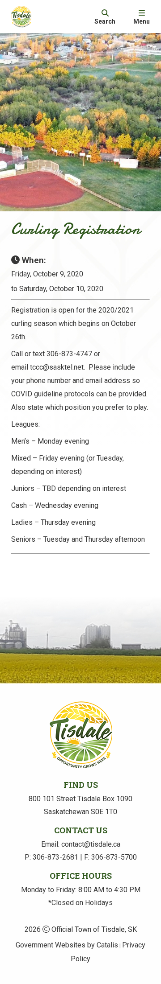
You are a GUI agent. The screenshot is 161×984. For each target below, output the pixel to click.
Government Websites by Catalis (67, 945)
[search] (104, 16)
